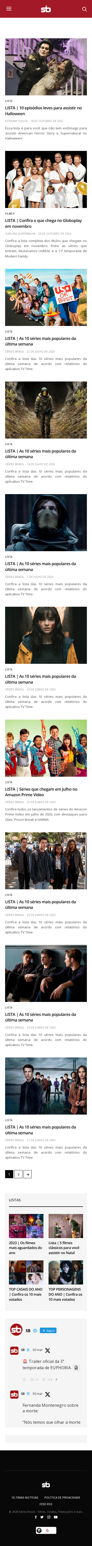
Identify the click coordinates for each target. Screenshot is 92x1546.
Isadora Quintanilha (20, 233)
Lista (9, 101)
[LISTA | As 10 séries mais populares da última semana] (46, 297)
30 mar (37, 1350)
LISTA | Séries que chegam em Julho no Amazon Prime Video (41, 791)
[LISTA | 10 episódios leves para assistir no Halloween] (46, 66)
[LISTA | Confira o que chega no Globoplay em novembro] (46, 179)
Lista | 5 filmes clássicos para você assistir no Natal (64, 1248)
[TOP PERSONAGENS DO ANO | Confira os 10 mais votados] (66, 1272)
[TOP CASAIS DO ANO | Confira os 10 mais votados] (26, 1272)
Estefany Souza (16, 121)
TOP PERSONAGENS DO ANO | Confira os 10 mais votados (65, 1294)
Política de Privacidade (62, 1497)
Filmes (9, 214)
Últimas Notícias (25, 1497)
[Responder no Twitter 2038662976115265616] (25, 1380)
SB (23, 1350)
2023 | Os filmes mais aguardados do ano (25, 1248)
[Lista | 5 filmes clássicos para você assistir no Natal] (66, 1226)
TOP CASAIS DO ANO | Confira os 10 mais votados (25, 1294)
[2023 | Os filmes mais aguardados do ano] (26, 1226)
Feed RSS (46, 1504)
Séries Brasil (14, 351)
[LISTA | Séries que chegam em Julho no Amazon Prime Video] (46, 748)
